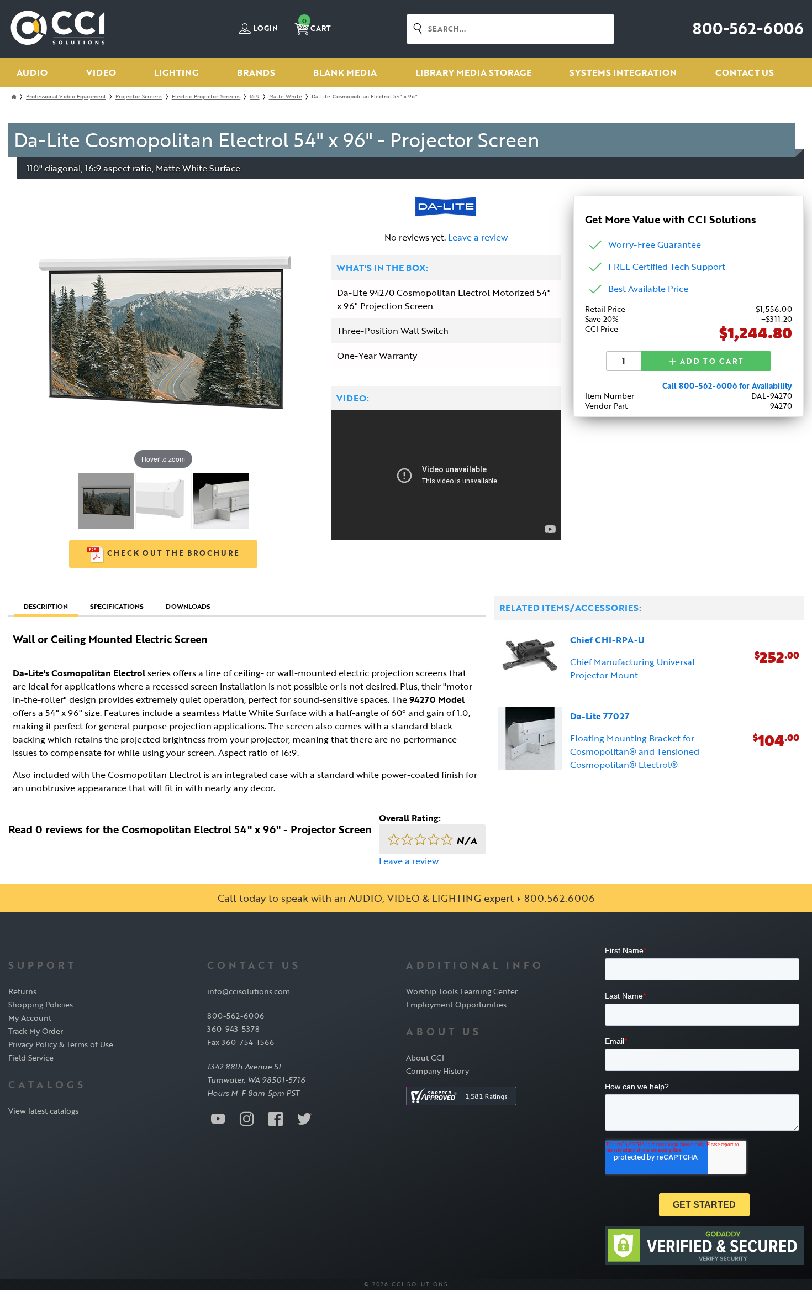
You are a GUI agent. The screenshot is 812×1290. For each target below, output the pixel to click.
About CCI (425, 1057)
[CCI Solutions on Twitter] (304, 1118)
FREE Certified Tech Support (666, 266)
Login (265, 28)
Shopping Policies (40, 1004)
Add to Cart (710, 361)
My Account (29, 1017)
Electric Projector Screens (206, 96)
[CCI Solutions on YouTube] (218, 1118)
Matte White (285, 96)
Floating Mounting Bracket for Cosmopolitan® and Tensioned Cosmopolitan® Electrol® (634, 751)
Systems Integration (623, 72)
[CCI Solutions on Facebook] (276, 1118)
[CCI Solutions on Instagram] (247, 1118)
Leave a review (478, 237)
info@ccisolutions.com (248, 991)
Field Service (31, 1057)
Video (101, 72)
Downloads (188, 606)
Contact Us (744, 72)
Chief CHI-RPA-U (607, 639)
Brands (256, 72)
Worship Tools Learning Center (462, 991)
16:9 (254, 96)
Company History (437, 1071)
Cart (316, 25)
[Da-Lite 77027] (530, 740)
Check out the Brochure (172, 552)
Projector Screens (138, 96)
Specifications (117, 606)
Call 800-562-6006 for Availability (727, 385)
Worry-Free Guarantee (654, 244)
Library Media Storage (473, 72)
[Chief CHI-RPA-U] (530, 657)
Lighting (176, 72)
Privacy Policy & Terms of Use (60, 1044)
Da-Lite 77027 (599, 716)
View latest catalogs (43, 1110)
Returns (22, 991)
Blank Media (345, 72)
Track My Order (35, 1031)
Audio (32, 72)
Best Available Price (648, 288)
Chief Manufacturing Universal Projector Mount (632, 668)
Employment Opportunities (456, 1004)
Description (46, 606)
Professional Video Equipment (66, 96)
